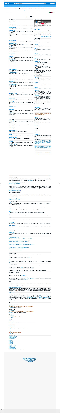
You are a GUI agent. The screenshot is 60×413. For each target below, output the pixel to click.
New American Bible (12, 127)
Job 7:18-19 (36, 69)
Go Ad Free (2, 409)
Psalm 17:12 (36, 58)
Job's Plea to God (37, 29)
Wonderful (49, 142)
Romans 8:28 (29, 278)
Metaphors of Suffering (12, 225)
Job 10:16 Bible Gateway (12, 337)
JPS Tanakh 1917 (11, 141)
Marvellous (44, 141)
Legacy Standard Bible (12, 53)
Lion (42, 141)
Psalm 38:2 (36, 73)
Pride (35, 142)
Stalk (44, 142)
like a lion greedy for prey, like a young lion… (15, 190)
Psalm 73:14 (36, 105)
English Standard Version (12, 27)
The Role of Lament (11, 232)
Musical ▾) (41, 19)
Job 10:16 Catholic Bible (12, 348)
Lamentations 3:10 (37, 61)
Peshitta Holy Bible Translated (13, 137)
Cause (39, 140)
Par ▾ (14, 19)
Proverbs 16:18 (30, 180)
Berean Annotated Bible (12, 59)
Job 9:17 (39, 295)
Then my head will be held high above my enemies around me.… (17, 182)
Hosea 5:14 (36, 53)
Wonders (35, 143)
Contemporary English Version (13, 72)
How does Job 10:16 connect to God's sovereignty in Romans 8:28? (19, 241)
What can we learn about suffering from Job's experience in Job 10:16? (19, 240)
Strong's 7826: (11, 317)
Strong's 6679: (11, 312)
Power (47, 141)
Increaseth (37, 141)
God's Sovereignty (11, 222)
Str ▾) (15, 19)
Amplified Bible (11, 56)
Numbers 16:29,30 (37, 130)
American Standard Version (12, 69)
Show (40, 142)
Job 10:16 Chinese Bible (12, 346)
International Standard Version (13, 84)
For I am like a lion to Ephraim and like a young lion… (16, 189)
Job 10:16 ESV (11, 341)
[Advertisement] (30, 169)
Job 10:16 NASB (11, 342)
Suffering (10, 208)
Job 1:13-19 (23, 275)
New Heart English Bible (12, 91)
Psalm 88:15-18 (36, 90)
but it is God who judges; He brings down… (14, 183)
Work (38, 143)
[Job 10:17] (59, 185)
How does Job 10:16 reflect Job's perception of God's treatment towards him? (20, 238)
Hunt (35, 141)
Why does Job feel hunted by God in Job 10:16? (16, 248)
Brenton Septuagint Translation (13, 144)
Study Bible (10, 175)
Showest (42, 142)
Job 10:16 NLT (11, 340)
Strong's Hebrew (11, 333)
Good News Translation (12, 81)
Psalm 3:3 (35, 41)
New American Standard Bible (13, 43)
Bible (6, 12)
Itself (40, 141)
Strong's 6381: (11, 328)
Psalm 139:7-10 (36, 77)
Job (7, 12)
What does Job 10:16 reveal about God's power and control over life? (19, 247)
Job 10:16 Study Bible (12, 344)
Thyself (47, 142)
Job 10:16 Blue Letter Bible (13, 336)
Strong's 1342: (11, 307)
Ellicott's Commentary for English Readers (15, 287)
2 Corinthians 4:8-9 (37, 107)
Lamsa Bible (10, 134)
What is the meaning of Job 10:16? (14, 237)
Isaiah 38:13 (36, 87)
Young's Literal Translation (12, 112)
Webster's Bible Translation (13, 93)
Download (49, 36)
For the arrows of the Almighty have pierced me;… (15, 198)
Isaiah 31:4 (28, 297)
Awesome (35, 140)
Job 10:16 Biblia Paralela (12, 345)
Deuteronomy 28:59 (37, 134)
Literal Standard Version (12, 106)
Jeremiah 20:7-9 (36, 95)
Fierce (45, 140)
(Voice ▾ (39, 19)
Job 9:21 (30, 257)
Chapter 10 (10, 12)
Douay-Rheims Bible (12, 120)
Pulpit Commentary (12, 292)
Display (41, 140)
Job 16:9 (22, 267)
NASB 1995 (10, 46)
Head (47, 140)
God (10, 206)
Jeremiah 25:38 (36, 297)
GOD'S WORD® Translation (12, 78)
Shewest (37, 142)
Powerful (50, 141)
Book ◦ (47, 175)
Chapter (50, 175)
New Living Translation (12, 24)
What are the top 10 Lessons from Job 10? (16, 250)
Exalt (43, 140)
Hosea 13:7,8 (36, 125)
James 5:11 (33, 278)
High (50, 140)
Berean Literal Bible (11, 33)
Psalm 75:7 (36, 48)
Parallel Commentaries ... (12, 300)
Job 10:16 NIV (11, 339)
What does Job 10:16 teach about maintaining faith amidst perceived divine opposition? (21, 244)
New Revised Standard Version (13, 130)
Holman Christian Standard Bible (13, 66)
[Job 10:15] (1, 185)
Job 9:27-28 (10, 262)
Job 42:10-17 (25, 279)
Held (49, 140)
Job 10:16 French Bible (12, 347)
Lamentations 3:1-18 (37, 82)
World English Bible (11, 101)
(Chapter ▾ (12, 19)
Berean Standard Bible (12, 30)
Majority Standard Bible (12, 98)
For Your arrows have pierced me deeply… (14, 199)
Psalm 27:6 (36, 44)
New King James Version (12, 40)
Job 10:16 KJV (11, 343)
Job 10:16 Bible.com (12, 338)
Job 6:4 (35, 65)
